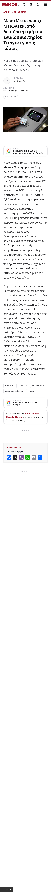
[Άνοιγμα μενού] (46, 4)
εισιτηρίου (20, 176)
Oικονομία (20, 12)
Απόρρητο (7, 890)
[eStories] (38, 4)
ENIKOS (10, 4)
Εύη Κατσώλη (18, 81)
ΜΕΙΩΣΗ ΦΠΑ (38, 386)
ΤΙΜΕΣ (31, 391)
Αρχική (7, 12)
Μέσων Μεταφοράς (16, 167)
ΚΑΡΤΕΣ (23, 386)
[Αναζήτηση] (24, 4)
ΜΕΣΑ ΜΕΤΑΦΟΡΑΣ (14, 391)
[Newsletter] (31, 4)
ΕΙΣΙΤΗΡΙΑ (10, 386)
